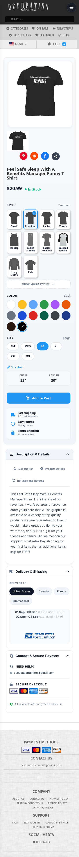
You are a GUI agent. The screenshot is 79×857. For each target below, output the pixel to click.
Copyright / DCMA (42, 827)
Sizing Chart (32, 822)
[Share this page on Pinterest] (23, 156)
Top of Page (76, 726)
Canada (44, 591)
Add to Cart (41, 398)
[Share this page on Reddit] (34, 156)
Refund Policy (57, 803)
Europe (61, 591)
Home (3, 726)
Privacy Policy (58, 798)
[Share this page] (56, 156)
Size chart (17, 367)
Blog (66, 35)
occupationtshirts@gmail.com (34, 672)
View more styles (36, 284)
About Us (18, 798)
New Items (65, 28)
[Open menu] (71, 7)
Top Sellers (22, 35)
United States (22, 591)
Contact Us (37, 798)
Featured (47, 35)
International (21, 601)
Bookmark (43, 842)
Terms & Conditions (30, 803)
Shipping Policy (42, 807)
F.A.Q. (15, 822)
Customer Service (56, 822)
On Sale (42, 28)
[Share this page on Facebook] (45, 156)
